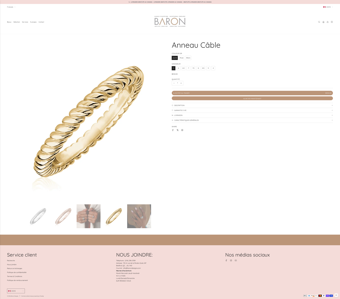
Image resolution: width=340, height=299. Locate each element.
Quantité (176, 79)
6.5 (183, 68)
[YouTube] (236, 260)
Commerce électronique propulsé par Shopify (32, 296)
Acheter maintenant (252, 99)
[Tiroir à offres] (323, 22)
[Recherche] (319, 22)
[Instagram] (231, 260)
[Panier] (327, 22)
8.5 (203, 68)
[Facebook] (226, 260)
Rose (181, 58)
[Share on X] (177, 130)
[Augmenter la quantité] (181, 83)
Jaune (174, 58)
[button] (9, 122)
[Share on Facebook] (173, 130)
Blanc (188, 58)
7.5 (193, 68)
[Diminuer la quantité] (174, 83)
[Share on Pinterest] (182, 130)
